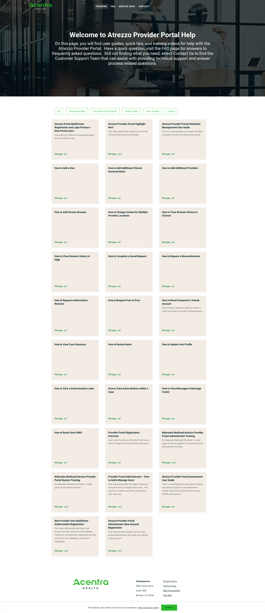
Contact (144, 6)
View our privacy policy (148, 607)
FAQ (113, 6)
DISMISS (169, 607)
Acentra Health (40, 6)
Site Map (167, 595)
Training (101, 6)
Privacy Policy (170, 581)
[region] (132, 607)
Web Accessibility (171, 590)
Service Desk (127, 6)
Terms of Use (169, 586)
